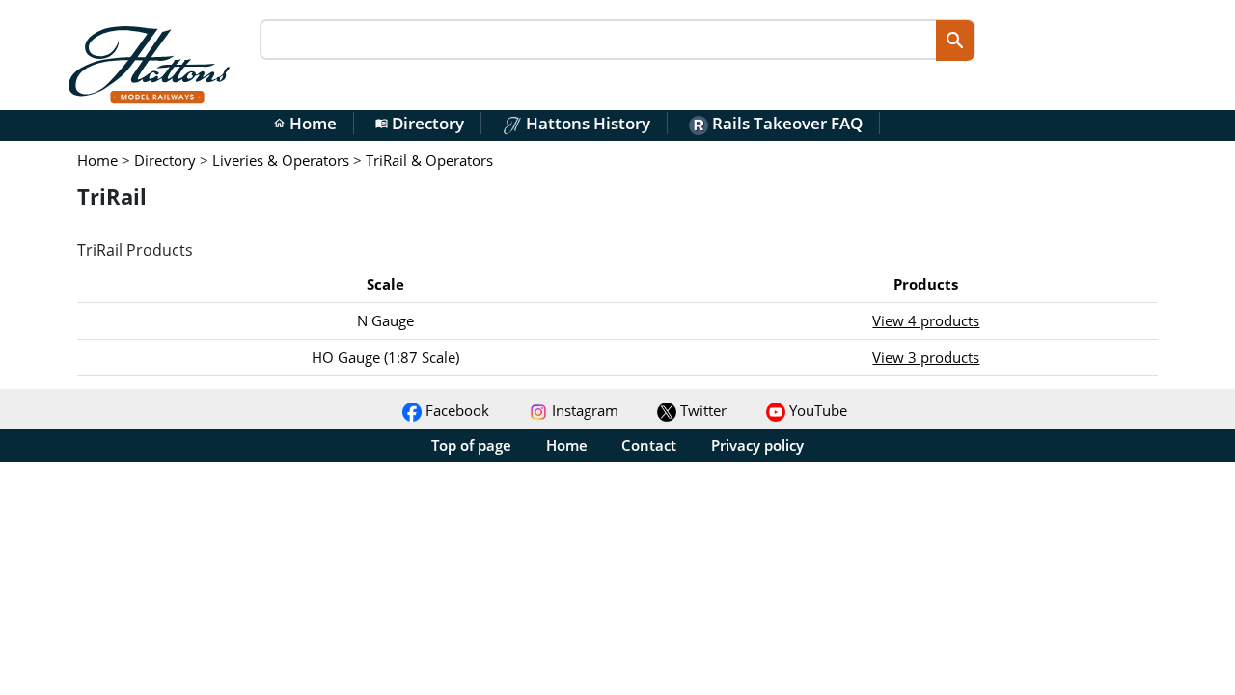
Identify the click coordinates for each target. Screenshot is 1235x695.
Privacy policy (757, 445)
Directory (419, 123)
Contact (648, 445)
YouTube (816, 410)
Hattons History (586, 123)
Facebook (455, 410)
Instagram (583, 410)
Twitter (701, 410)
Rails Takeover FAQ (785, 123)
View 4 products (925, 320)
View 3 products (925, 357)
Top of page (471, 445)
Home (305, 123)
